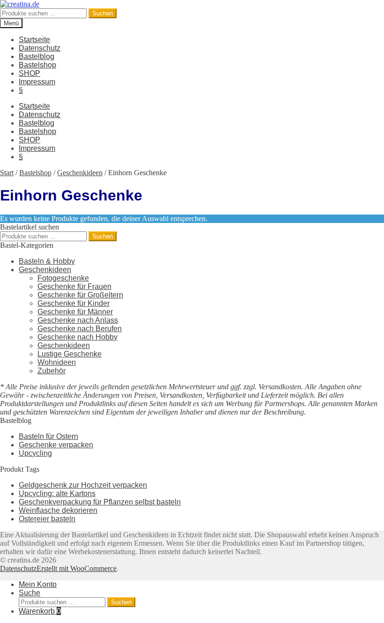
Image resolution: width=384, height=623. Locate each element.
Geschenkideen (80, 173)
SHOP (29, 73)
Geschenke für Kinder (73, 303)
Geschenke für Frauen (74, 286)
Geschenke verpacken (56, 445)
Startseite (34, 40)
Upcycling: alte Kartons (57, 493)
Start (7, 173)
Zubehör (51, 371)
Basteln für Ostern (48, 436)
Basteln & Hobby (47, 261)
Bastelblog (36, 56)
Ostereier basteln (47, 519)
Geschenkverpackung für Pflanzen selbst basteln (100, 502)
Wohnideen (56, 362)
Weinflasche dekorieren (58, 510)
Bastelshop (37, 65)
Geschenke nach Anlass (77, 320)
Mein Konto (38, 584)
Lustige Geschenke (69, 354)
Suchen (102, 13)
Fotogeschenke (63, 278)
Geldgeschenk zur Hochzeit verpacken (83, 485)
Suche (29, 593)
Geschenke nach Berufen (79, 329)
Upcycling (35, 453)
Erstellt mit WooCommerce (77, 568)
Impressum (37, 82)
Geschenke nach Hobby (77, 337)
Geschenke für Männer (75, 312)
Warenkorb (40, 611)
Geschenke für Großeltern (80, 295)
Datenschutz (39, 48)
